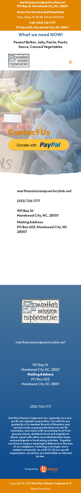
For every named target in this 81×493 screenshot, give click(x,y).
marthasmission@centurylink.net (42, 2)
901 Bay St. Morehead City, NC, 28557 (42, 6)
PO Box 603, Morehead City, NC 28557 (42, 27)
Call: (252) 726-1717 (42, 22)
